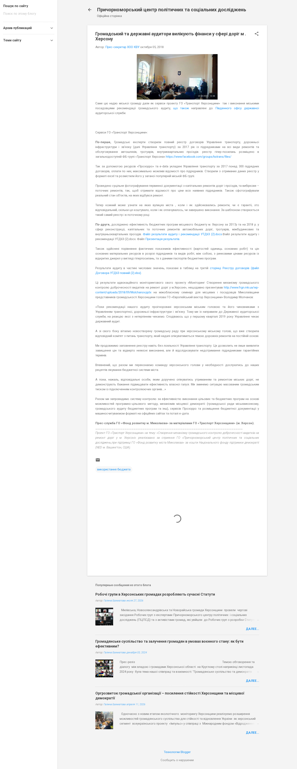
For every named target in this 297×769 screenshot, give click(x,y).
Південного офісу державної (237, 108)
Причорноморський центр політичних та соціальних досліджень (171, 10)
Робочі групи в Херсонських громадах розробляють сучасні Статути (155, 594)
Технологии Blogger (177, 752)
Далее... (252, 629)
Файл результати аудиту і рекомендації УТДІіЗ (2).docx (182, 234)
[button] (256, 34)
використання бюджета (114, 469)
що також (181, 108)
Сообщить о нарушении (177, 760)
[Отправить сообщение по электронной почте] (97, 461)
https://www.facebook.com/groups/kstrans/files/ (198, 156)
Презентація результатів (162, 239)
